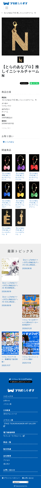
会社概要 (7, 456)
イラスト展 (7, 404)
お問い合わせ (9, 470)
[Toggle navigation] (7, 8)
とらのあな (9, 142)
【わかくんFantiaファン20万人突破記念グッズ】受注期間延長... (10, 285)
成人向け (6, 464)
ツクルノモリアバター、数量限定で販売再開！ (10, 359)
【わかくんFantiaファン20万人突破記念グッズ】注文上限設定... (30, 262)
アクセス (6, 460)
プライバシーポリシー (12, 478)
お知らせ (6, 400)
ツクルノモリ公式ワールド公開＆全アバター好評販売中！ (30, 322)
